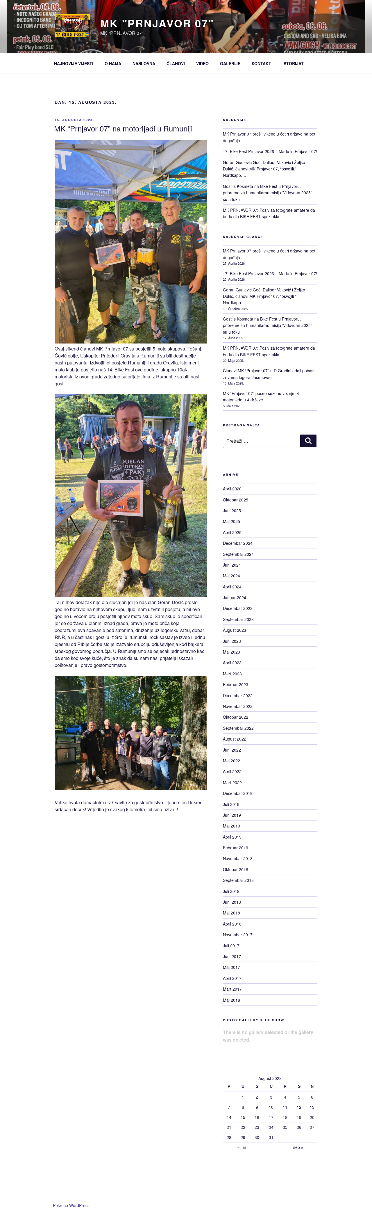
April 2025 (232, 532)
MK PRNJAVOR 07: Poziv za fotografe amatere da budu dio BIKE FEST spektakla (269, 213)
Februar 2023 (235, 684)
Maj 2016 (231, 1000)
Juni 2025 (232, 510)
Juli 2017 (231, 945)
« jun (241, 1147)
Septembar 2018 (238, 880)
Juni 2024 (232, 565)
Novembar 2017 (238, 934)
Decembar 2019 (238, 793)
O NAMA (113, 63)
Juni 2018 (232, 902)
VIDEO (202, 63)
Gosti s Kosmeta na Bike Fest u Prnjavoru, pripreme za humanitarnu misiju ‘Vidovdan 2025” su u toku (267, 192)
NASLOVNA (144, 63)
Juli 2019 (231, 804)
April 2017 (232, 978)
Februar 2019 (235, 847)
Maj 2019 (231, 826)
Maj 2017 (231, 967)
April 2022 (232, 771)
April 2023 (232, 662)
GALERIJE (230, 63)
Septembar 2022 (238, 728)
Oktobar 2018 (235, 869)
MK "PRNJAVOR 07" (157, 23)
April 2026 (232, 489)
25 (285, 1127)
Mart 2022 (232, 782)
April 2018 (232, 924)
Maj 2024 (231, 576)
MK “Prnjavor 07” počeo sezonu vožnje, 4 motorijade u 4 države (261, 396)
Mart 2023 (232, 674)
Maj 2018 (231, 913)
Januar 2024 (234, 597)
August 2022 (234, 739)
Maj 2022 (231, 761)
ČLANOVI (176, 63)
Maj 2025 (231, 521)
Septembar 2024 (238, 554)
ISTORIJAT (293, 63)
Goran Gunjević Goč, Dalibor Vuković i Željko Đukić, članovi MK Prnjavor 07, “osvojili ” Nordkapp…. (264, 168)
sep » (298, 1147)
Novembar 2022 (238, 706)
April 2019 (232, 837)
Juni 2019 (232, 815)
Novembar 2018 (238, 858)
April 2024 (232, 587)
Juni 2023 (232, 641)
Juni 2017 (232, 956)
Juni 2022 (232, 750)
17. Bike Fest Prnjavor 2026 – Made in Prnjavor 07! (270, 151)
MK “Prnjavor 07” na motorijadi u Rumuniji (123, 128)
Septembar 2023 (238, 619)
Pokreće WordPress (71, 1205)
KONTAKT (261, 63)
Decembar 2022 (238, 695)
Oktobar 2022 (235, 717)
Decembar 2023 (238, 608)
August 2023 (234, 630)
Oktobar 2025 (235, 500)
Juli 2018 (231, 891)
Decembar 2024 (238, 543)
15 (243, 1117)
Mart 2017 (232, 989)
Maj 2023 (231, 652)
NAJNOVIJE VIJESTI (73, 63)
